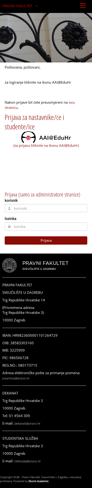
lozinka (10, 218)
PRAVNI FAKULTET (17, 6)
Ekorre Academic (39, 481)
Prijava (46, 240)
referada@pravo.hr (27, 461)
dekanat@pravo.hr (27, 423)
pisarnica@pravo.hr (15, 378)
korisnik (11, 200)
